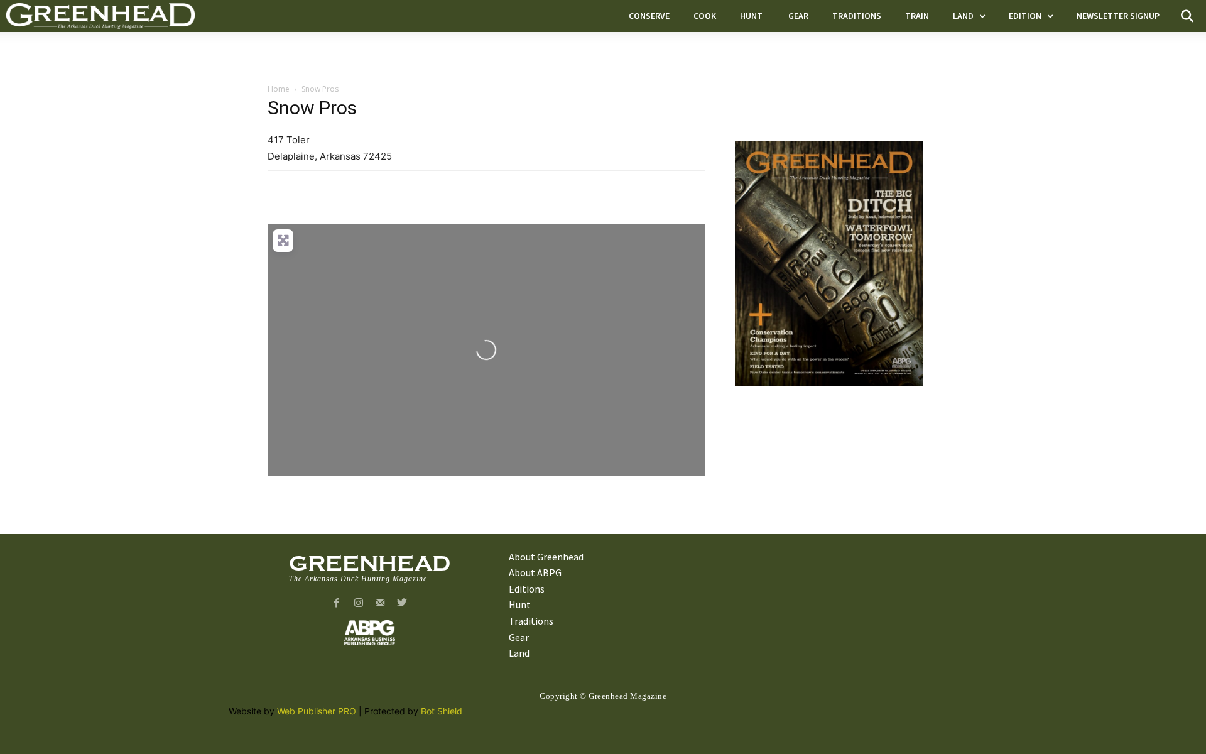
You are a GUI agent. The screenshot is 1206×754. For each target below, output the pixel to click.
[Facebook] (336, 603)
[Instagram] (358, 603)
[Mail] (380, 603)
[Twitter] (402, 603)
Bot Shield (441, 711)
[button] (1187, 16)
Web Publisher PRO (316, 711)
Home (279, 89)
